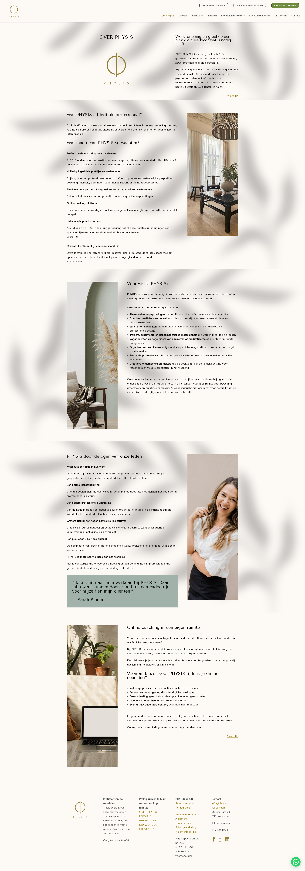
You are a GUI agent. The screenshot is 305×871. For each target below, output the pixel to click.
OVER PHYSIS (148, 811)
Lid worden (281, 16)
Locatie (183, 16)
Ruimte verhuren (185, 803)
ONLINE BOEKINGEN (285, 5)
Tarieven (212, 16)
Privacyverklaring (185, 827)
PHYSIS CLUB (148, 820)
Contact (295, 16)
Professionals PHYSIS (233, 16)
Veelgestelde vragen (187, 814)
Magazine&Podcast (259, 16)
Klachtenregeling (185, 831)
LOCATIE (145, 816)
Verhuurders (182, 807)
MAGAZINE (146, 829)
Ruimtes (195, 16)
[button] (296, 862)
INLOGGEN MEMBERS (213, 5)
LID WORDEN (148, 824)
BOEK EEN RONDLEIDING (250, 5)
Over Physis (168, 16)
